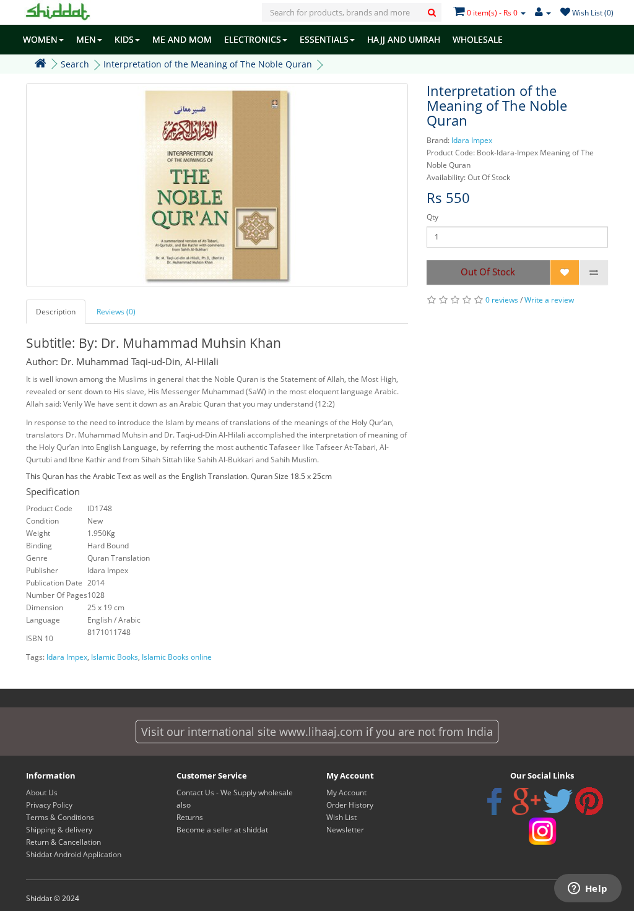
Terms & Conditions (60, 817)
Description (56, 311)
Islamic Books (114, 657)
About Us (42, 792)
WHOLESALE (478, 39)
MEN (86, 39)
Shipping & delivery (59, 829)
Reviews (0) (116, 311)
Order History (349, 805)
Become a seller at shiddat (222, 829)
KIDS (124, 39)
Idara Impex (471, 140)
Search (75, 64)
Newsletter (345, 829)
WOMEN (40, 39)
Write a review (549, 300)
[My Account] (543, 12)
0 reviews (501, 300)
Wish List (341, 817)
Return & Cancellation (63, 842)
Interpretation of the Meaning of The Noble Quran (207, 64)
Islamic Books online (177, 657)
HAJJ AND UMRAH (403, 39)
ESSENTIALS (324, 39)
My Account (346, 792)
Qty (432, 217)
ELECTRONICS (252, 39)
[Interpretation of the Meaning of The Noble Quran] (217, 185)
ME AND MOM (182, 39)
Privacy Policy (49, 805)
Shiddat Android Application (73, 854)
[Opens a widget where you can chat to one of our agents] (588, 889)
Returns (189, 817)
